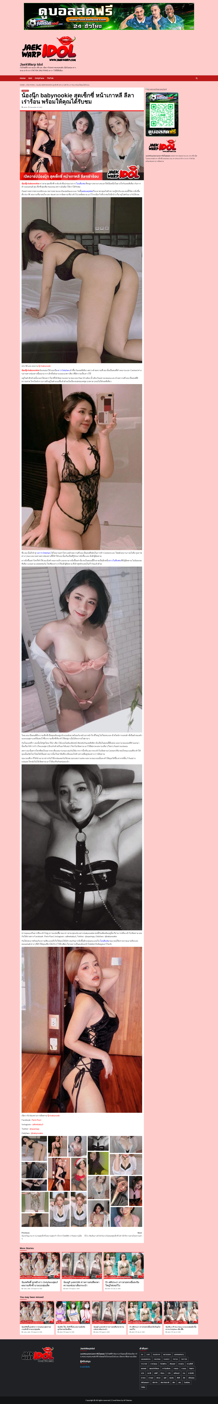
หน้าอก (158, 1378)
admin (25, 107)
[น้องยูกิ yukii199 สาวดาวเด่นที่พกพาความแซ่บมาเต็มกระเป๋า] (82, 1265)
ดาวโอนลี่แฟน (166, 1368)
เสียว (173, 1382)
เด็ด (184, 1378)
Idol (30, 78)
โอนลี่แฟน (187, 1382)
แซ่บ (179, 1382)
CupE (148, 1354)
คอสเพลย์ (143, 1368)
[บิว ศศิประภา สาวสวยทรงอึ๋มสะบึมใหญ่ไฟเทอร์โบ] (124, 1265)
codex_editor (27, 1288)
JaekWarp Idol (31, 64)
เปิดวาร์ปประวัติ (165, 1382)
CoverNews (116, 1400)
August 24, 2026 (37, 1288)
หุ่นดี (165, 1378)
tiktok (175, 1359)
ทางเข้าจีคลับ (85, 1367)
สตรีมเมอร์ (177, 1373)
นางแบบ (184, 1368)
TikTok (50, 78)
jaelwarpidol (146, 1359)
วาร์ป (169, 1373)
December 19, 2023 (36, 107)
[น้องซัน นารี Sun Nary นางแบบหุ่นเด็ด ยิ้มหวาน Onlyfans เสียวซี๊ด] (181, 1312)
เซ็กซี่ (178, 1378)
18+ (142, 1354)
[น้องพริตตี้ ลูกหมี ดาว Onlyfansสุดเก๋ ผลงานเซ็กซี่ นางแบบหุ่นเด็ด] (40, 1265)
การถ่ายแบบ (153, 1364)
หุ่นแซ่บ (172, 1378)
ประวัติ (149, 1373)
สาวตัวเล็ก (191, 1373)
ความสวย (181, 1364)
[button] (196, 78)
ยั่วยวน (162, 1373)
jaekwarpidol (179, 1354)
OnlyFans (39, 78)
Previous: (52, 1236)
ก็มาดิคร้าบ (163, 1364)
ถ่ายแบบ (176, 1368)
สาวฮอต (151, 1378)
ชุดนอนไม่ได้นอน (154, 1368)
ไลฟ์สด (143, 1387)
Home (23, 78)
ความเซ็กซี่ (190, 1364)
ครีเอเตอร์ (172, 1364)
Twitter (184, 1359)
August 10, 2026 (69, 1332)
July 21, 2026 (116, 1288)
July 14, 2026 (177, 1332)
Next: (113, 1234)
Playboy (167, 1359)
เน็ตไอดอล (191, 1378)
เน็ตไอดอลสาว (145, 1382)
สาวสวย (143, 1378)
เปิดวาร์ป (154, 1382)
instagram (167, 1354)
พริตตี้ (155, 1373)
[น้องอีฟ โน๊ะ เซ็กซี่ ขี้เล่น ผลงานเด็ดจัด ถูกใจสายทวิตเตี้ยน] (73, 1312)
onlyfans (157, 1359)
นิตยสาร (191, 1368)
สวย (184, 1373)
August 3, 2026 (75, 1288)
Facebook (156, 1354)
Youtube (144, 1364)
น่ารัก (142, 1373)
